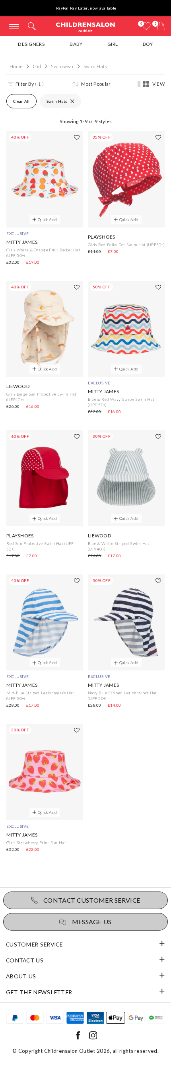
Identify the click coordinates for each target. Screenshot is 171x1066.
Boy (148, 44)
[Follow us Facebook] (78, 1038)
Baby (76, 44)
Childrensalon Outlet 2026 (77, 1051)
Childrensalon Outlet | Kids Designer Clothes (85, 26)
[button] (32, 28)
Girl (112, 44)
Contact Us (24, 960)
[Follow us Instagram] (93, 1038)
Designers (31, 44)
